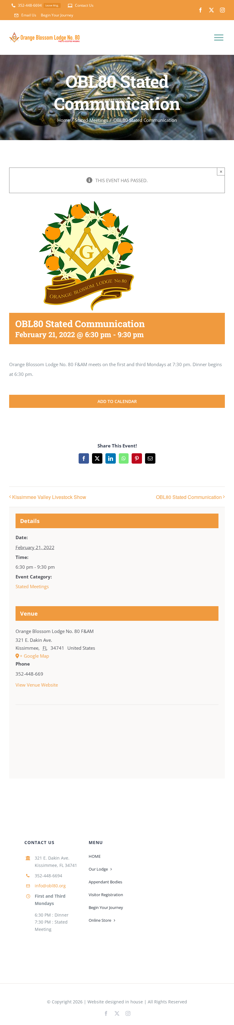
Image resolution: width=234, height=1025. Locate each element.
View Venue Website (37, 685)
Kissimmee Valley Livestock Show (49, 496)
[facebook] (200, 10)
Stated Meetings (32, 586)
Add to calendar (117, 401)
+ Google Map (34, 656)
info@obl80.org (50, 886)
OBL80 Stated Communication (189, 496)
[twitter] (211, 10)
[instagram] (222, 10)
